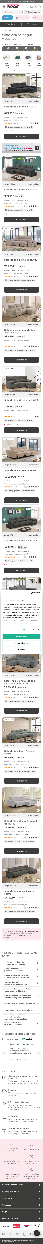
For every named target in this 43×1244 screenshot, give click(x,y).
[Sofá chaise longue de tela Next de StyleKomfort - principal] (21, 659)
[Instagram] (3, 1234)
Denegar (21, 649)
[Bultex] (5, 1226)
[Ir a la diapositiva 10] (26, 70)
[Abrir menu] (4, 6)
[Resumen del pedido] (39, 7)
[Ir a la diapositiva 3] (17, 70)
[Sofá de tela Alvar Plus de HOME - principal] (21, 870)
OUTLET (8, 18)
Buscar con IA (34, 12)
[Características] (38, 96)
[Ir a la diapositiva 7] (22, 70)
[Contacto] (32, 7)
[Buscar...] (19, 12)
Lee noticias (13, 1131)
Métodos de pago (10, 1218)
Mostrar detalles (29, 630)
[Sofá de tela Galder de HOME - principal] (21, 379)
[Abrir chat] (37, 1233)
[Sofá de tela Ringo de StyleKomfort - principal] (21, 589)
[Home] (26, 1226)
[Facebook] (10, 1234)
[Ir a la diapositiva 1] (14, 70)
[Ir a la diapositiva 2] (16, 70)
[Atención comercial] (28, 7)
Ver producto (21, 136)
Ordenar (12, 24)
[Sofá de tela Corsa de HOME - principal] (21, 449)
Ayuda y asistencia (10, 1191)
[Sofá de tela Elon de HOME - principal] (21, 85)
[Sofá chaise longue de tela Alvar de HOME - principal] (21, 309)
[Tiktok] (24, 1234)
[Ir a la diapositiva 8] (24, 70)
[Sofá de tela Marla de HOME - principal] (21, 238)
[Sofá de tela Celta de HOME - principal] (21, 168)
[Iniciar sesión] (35, 7)
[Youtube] (17, 1234)
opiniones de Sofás (21, 1119)
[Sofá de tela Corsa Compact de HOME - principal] (21, 800)
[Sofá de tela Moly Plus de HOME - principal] (21, 730)
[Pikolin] (16, 1226)
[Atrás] (4, 85)
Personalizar (20, 643)
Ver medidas (33, 101)
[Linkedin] (31, 1234)
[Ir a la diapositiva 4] (18, 70)
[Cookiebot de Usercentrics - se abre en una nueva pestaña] (30, 593)
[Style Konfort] (37, 1226)
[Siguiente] (38, 85)
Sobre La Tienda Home (12, 1185)
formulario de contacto (27, 1083)
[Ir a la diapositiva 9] (25, 70)
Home (4, 30)
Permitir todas (21, 636)
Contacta (6, 1205)
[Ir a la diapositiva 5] (20, 70)
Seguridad (7, 1198)
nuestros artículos (20, 1105)
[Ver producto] (34, 123)
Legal (4, 1212)
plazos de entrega (20, 1093)
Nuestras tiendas (23, 18)
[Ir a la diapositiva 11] (28, 70)
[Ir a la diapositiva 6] (21, 70)
